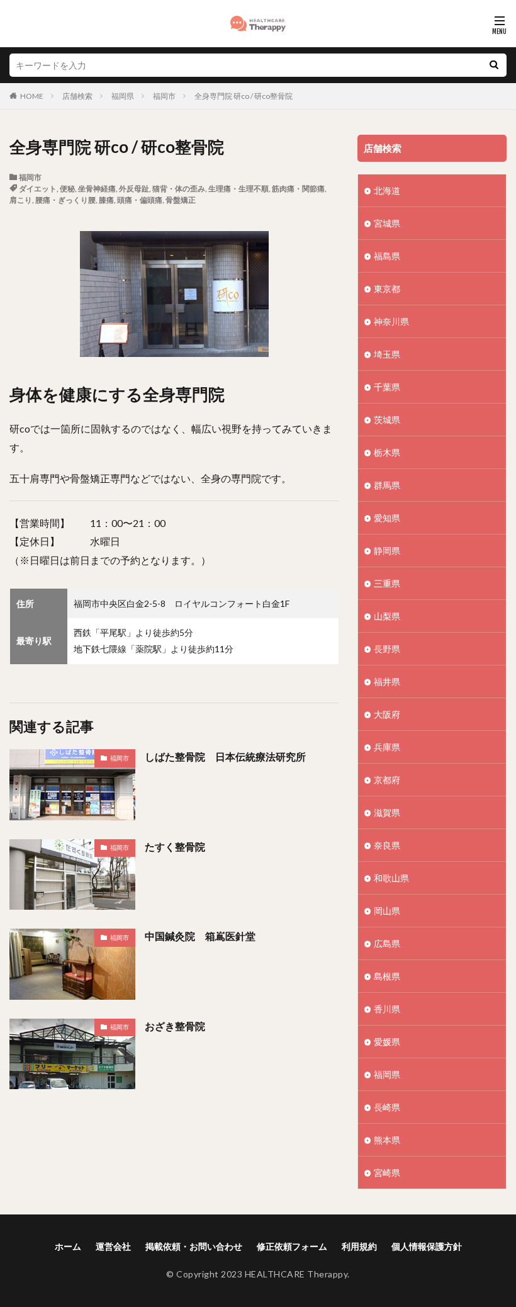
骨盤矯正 (180, 200)
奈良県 (387, 845)
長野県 (387, 648)
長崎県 (387, 1107)
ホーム (68, 1246)
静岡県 (387, 550)
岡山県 (387, 910)
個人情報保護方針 (426, 1246)
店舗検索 (77, 96)
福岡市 (164, 96)
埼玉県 (387, 354)
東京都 (387, 288)
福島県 (387, 256)
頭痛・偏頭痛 (139, 200)
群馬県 (387, 485)
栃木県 (387, 452)
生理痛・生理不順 (238, 188)
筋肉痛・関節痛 (298, 188)
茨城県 (387, 419)
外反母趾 (134, 188)
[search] (494, 65)
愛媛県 (387, 1041)
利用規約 (359, 1246)
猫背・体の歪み (178, 188)
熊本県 (387, 1139)
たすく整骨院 (175, 846)
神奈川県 (391, 321)
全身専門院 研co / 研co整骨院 (243, 96)
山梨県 (387, 616)
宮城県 (387, 223)
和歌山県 (391, 878)
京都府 (387, 779)
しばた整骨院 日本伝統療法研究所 (225, 756)
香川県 (387, 1009)
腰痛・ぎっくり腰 (65, 200)
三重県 (387, 583)
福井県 (387, 681)
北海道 (387, 190)
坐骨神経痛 (97, 188)
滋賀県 (387, 812)
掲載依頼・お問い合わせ (193, 1246)
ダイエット (38, 188)
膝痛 (106, 200)
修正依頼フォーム (292, 1246)
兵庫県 (387, 747)
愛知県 (387, 517)
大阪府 (387, 714)
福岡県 (122, 96)
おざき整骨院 (175, 1026)
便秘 (67, 188)
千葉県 (387, 387)
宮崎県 (387, 1172)
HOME (31, 96)
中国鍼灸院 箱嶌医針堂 (200, 936)
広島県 (387, 943)
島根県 (387, 976)
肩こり (20, 200)
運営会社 (113, 1246)
